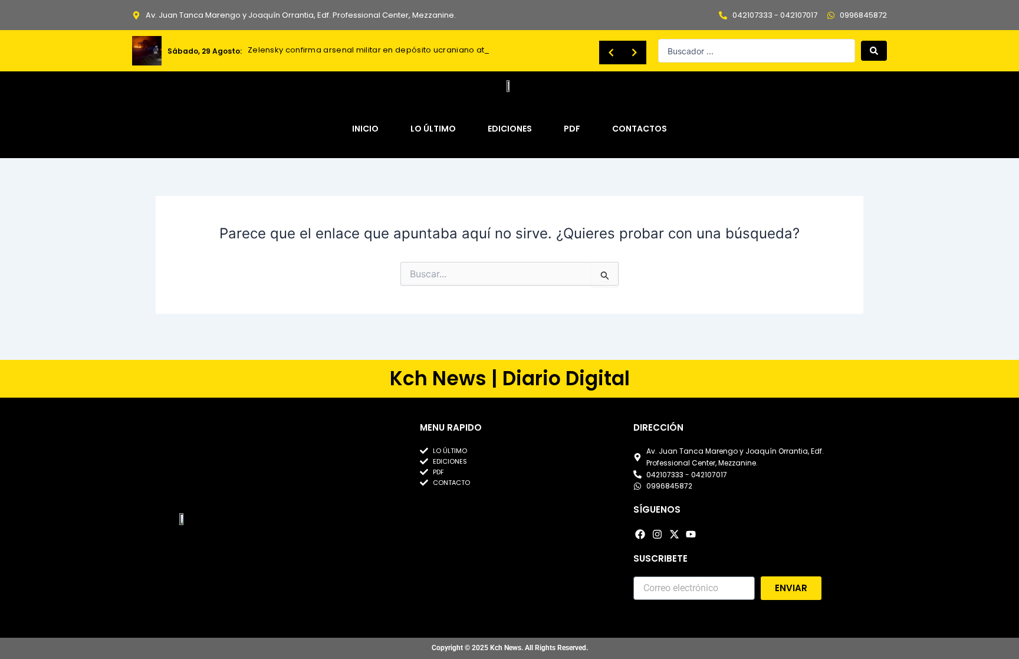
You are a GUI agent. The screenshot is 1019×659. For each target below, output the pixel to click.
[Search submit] (874, 51)
